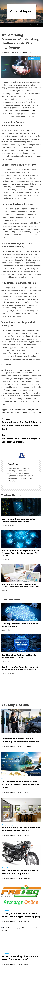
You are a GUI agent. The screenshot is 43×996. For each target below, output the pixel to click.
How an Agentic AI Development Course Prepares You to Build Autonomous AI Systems (20, 553)
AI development (10, 390)
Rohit (27, 835)
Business (5, 911)
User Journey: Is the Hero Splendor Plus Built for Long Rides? (20, 872)
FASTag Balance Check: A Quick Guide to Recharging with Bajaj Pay (21, 915)
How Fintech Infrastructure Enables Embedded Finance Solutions (18, 520)
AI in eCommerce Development (19, 410)
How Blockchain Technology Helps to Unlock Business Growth (19, 656)
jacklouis (28, 746)
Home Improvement (9, 825)
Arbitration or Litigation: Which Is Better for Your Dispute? (20, 958)
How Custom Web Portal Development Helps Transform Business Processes (20, 668)
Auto (3, 736)
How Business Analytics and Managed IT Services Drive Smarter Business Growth (20, 585)
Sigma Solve (26, 52)
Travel (4, 779)
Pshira (27, 792)
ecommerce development (31, 412)
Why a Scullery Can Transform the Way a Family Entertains (21, 829)
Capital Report (21, 11)
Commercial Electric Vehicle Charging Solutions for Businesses (20, 740)
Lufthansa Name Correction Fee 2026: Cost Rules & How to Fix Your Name (21, 784)
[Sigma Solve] (21, 456)
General (5, 868)
